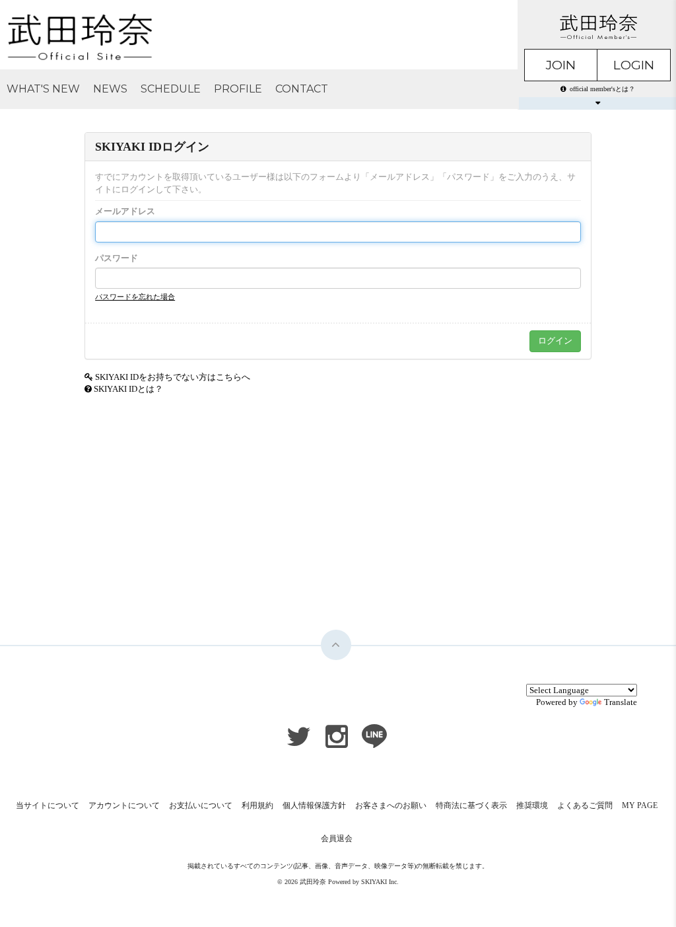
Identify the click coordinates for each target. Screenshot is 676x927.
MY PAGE (640, 805)
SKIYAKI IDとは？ (128, 389)
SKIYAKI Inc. (380, 881)
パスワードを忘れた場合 (135, 297)
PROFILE (238, 89)
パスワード (116, 258)
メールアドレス (125, 211)
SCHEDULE (171, 89)
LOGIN (633, 65)
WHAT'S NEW (43, 89)
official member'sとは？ (602, 89)
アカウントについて (124, 805)
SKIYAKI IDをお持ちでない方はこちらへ (172, 377)
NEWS (110, 89)
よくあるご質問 (585, 805)
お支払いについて (200, 805)
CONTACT (301, 89)
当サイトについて (47, 805)
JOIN (561, 65)
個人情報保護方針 (314, 805)
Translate (620, 702)
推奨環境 (532, 805)
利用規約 (257, 805)
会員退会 (337, 838)
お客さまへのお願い (390, 805)
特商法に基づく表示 (471, 805)
